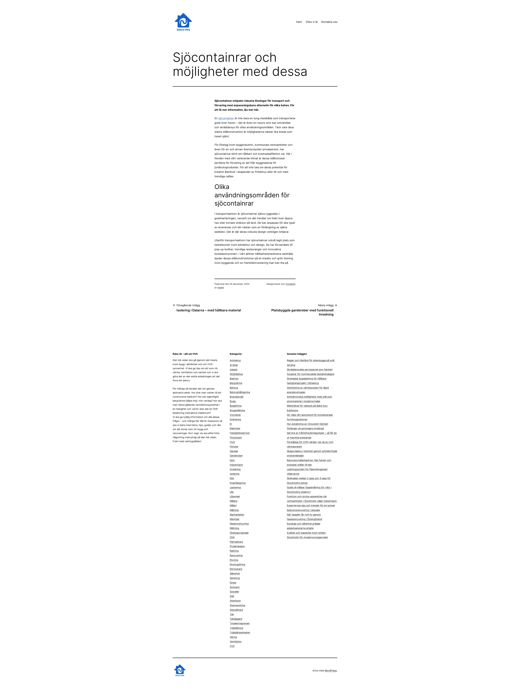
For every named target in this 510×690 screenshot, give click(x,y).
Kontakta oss (329, 21)
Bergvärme (236, 383)
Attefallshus (236, 374)
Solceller (234, 591)
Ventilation (236, 641)
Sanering (235, 578)
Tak (232, 614)
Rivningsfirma (237, 564)
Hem (299, 21)
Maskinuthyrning (239, 523)
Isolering (234, 473)
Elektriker (235, 428)
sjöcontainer (226, 118)
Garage (234, 451)
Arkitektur (235, 360)
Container (291, 284)
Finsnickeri (236, 437)
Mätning (234, 528)
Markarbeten (237, 514)
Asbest (233, 369)
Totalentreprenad (239, 623)
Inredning (235, 469)
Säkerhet (235, 573)
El (231, 424)
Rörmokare (236, 569)
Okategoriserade (239, 532)
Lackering (235, 487)
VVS (232, 646)
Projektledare (237, 546)
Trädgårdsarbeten (240, 632)
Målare (233, 501)
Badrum (234, 378)
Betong (234, 387)
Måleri (233, 505)
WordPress (331, 670)
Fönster (234, 446)
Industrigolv (236, 464)
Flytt (232, 442)
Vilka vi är (312, 21)
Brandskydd (236, 396)
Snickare (234, 587)
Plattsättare (236, 541)
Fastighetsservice (240, 433)
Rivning (234, 560)
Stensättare (236, 609)
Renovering (236, 555)
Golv (232, 460)
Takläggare (236, 618)
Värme (233, 637)
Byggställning (237, 410)
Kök (232, 478)
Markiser (234, 519)
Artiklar (234, 365)
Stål (232, 596)
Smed (233, 582)
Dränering (235, 419)
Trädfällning (236, 628)
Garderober (236, 455)
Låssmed (235, 496)
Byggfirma (235, 405)
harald (221, 287)
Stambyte (235, 600)
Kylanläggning (238, 483)
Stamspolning (237, 605)
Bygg (233, 401)
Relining (234, 550)
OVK (232, 537)
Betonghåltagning (240, 392)
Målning (234, 510)
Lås (232, 492)
